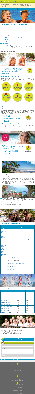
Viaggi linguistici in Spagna (17, 390)
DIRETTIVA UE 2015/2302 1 (17, 370)
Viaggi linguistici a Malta (17, 385)
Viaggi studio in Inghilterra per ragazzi (7, 294)
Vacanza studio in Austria (20, 263)
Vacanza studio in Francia (11, 239)
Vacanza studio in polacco (3, 255)
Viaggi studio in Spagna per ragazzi (6, 306)
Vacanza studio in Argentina (19, 235)
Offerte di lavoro (17, 369)
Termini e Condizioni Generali (17, 364)
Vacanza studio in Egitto (10, 246)
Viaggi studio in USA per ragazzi (6, 300)
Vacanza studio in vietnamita (3, 272)
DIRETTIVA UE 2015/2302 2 (17, 372)
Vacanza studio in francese (3, 240)
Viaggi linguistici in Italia (17, 393)
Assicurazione (17, 373)
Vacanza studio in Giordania (19, 246)
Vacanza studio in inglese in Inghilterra (23, 230)
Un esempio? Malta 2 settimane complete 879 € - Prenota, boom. (12, 37)
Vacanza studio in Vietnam (11, 272)
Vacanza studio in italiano (3, 243)
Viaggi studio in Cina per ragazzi (6, 312)
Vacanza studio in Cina (10, 248)
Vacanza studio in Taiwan (18, 248)
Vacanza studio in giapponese (3, 252)
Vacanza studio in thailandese (3, 260)
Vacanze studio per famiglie (6, 45)
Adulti (9, 8)
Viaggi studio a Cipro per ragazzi (6, 302)
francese (16, 30)
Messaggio (3, 348)
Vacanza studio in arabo (3, 246)
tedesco (20, 30)
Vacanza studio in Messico (17, 236)
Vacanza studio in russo (3, 258)
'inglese (8, 30)
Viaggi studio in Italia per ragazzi (6, 308)
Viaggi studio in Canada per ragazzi (6, 298)
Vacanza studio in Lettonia (11, 257)
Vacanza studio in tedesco (3, 263)
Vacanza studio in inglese (3, 232)
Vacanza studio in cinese (3, 249)
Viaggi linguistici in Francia (17, 391)
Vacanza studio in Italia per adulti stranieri (13, 243)
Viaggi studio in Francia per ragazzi (6, 310)
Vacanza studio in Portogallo (11, 266)
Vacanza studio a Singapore (26, 248)
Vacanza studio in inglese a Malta (12, 230)
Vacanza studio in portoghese (3, 266)
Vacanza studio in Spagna (11, 235)
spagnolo (12, 30)
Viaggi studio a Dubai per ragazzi (6, 304)
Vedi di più (26, 6)
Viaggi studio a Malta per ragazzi (6, 292)
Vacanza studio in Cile (27, 235)
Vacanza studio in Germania (11, 263)
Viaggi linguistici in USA (17, 388)
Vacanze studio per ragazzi (6, 41)
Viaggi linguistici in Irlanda (17, 387)
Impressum (17, 367)
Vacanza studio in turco (3, 269)
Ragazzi (26, 8)
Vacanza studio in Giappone (11, 251)
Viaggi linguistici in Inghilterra (17, 384)
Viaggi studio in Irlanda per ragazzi (6, 296)
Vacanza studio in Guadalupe (19, 239)
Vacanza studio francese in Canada (12, 240)
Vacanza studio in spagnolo (3, 237)
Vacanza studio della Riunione (29, 239)
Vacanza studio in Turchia (11, 269)
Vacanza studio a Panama (26, 236)
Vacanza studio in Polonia (11, 254)
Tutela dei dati (17, 366)
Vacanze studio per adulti (6, 43)
